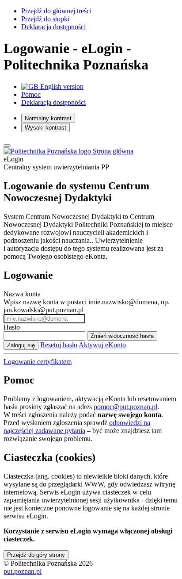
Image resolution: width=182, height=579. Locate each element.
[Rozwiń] (7, 145)
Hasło (12, 327)
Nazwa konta (22, 294)
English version (60, 86)
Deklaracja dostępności (53, 27)
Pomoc (31, 94)
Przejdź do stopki (45, 19)
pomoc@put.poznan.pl (125, 406)
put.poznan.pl (23, 571)
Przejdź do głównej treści (56, 11)
